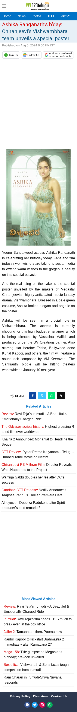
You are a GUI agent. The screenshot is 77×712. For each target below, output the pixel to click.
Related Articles (38, 406)
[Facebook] (27, 705)
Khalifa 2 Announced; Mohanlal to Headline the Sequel (37, 441)
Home (7, 16)
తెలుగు (65, 16)
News (22, 16)
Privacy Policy (20, 696)
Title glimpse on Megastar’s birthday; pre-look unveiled (33, 654)
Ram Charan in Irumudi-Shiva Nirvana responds (33, 679)
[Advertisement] (38, 105)
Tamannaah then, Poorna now (33, 632)
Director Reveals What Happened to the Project (36, 467)
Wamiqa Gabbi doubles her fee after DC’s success (32, 479)
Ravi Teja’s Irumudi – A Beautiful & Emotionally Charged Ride (34, 416)
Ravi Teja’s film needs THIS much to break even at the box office (38, 621)
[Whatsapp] (50, 705)
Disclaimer (41, 696)
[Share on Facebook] (32, 395)
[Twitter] (35, 705)
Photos (36, 16)
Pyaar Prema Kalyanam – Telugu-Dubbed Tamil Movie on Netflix (37, 454)
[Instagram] (42, 705)
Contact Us (59, 696)
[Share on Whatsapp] (51, 395)
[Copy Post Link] (61, 395)
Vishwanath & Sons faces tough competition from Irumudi (36, 667)
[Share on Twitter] (42, 395)
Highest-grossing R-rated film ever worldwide (38, 429)
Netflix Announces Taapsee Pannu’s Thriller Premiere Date (33, 492)
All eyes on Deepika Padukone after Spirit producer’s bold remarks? (33, 505)
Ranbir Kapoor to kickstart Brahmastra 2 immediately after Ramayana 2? (34, 641)
